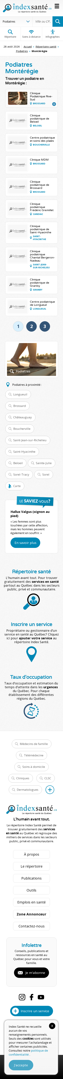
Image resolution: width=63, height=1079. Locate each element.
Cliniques (22, 778)
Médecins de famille (34, 744)
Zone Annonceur (31, 914)
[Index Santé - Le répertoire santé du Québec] (27, 8)
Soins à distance (31, 36)
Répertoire (10, 36)
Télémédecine (33, 755)
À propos (31, 854)
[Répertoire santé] (50, 789)
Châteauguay (22, 417)
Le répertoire (32, 866)
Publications (31, 878)
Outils (31, 890)
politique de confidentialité (28, 1052)
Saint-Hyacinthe (24, 452)
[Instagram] (22, 997)
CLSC (47, 778)
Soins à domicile (33, 767)
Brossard (19, 406)
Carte (17, 486)
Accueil (28, 46)
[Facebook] (31, 997)
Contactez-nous (32, 926)
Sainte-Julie (44, 463)
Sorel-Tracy (21, 474)
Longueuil (20, 394)
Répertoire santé (46, 46)
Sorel (45, 474)
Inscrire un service (35, 1011)
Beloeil (18, 463)
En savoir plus (25, 542)
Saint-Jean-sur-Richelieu (30, 440)
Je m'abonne (35, 972)
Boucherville (21, 429)
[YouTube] (40, 997)
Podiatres (22, 51)
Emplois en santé (31, 902)
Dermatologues (27, 790)
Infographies (53, 36)
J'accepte (21, 1065)
